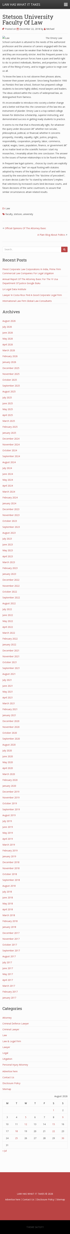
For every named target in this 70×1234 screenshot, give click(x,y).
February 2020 (10, 779)
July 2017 (7, 962)
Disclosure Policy (11, 1083)
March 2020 (8, 774)
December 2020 (10, 721)
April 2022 (7, 626)
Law (8, 208)
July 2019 (7, 821)
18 (16, 1131)
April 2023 (7, 556)
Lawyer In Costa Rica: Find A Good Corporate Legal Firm (32, 295)
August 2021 (9, 673)
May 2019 (7, 832)
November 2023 (11, 515)
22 (53, 1131)
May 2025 (7, 409)
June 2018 (7, 897)
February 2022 (10, 638)
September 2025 (11, 385)
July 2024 (7, 468)
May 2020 (7, 762)
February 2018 (10, 921)
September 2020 (11, 738)
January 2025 (9, 432)
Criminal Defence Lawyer (15, 1023)
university (28, 214)
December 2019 (10, 791)
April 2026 (7, 344)
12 (25, 1124)
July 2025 (7, 397)
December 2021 (10, 650)
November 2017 (11, 938)
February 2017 (10, 991)
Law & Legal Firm (11, 1041)
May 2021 (7, 691)
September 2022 (11, 597)
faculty (9, 214)
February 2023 (10, 568)
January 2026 (9, 362)
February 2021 (10, 709)
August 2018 (9, 885)
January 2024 (9, 503)
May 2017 (7, 974)
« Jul (4, 1150)
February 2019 (10, 850)
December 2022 (10, 579)
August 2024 (9, 462)
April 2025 (7, 415)
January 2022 (9, 644)
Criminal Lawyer (10, 1029)
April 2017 (7, 979)
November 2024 (11, 444)
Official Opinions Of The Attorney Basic (25, 228)
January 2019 (9, 856)
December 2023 (10, 509)
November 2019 (11, 797)
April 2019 (7, 838)
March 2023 (8, 562)
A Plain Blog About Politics (51, 234)
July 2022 (7, 609)
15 (53, 1124)
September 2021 (11, 668)
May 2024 (7, 479)
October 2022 (9, 591)
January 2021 (9, 715)
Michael (50, 28)
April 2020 (7, 768)
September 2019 (11, 809)
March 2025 (8, 420)
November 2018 (11, 868)
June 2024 (7, 473)
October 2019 (9, 803)
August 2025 (9, 391)
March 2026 (8, 350)
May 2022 (7, 621)
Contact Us (8, 1077)
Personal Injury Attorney (15, 1064)
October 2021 (9, 662)
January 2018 (9, 926)
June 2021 (7, 685)
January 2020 (9, 785)
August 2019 (9, 815)
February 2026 (10, 356)
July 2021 (7, 679)
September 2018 (11, 879)
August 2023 (9, 532)
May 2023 (7, 550)
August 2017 (9, 956)
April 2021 (7, 697)
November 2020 (11, 726)
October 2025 (9, 379)
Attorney (7, 1017)
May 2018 (7, 903)
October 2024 (9, 450)
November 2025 (11, 373)
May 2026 (7, 338)
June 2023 (7, 544)
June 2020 (7, 756)
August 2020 (9, 744)
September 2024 (11, 456)
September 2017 (11, 950)
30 (63, 1138)
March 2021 (8, 703)
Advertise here (10, 1071)
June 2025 (7, 403)
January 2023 (9, 573)
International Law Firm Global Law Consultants (27, 300)
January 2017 (9, 997)
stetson (18, 214)
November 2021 (11, 656)
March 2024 (8, 491)
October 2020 (9, 732)
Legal (5, 1052)
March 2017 (8, 985)
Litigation (7, 1058)
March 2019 (8, 844)
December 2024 (10, 438)
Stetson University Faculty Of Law (27, 19)
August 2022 (9, 603)
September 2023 (11, 526)
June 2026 (7, 332)
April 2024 (7, 485)
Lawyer (6, 1047)
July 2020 (7, 750)
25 (16, 1138)
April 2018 (7, 909)
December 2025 (10, 368)
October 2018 (9, 874)
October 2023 (9, 520)
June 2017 (7, 968)
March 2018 (8, 915)
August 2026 (9, 320)
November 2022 (11, 585)
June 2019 (7, 826)
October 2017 (9, 944)
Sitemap (6, 1089)
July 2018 (7, 891)
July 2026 (7, 326)
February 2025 (10, 426)
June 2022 (7, 615)
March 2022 (8, 632)
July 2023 (7, 538)
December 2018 (10, 862)
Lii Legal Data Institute (14, 289)
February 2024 (10, 497)
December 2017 (10, 932)
